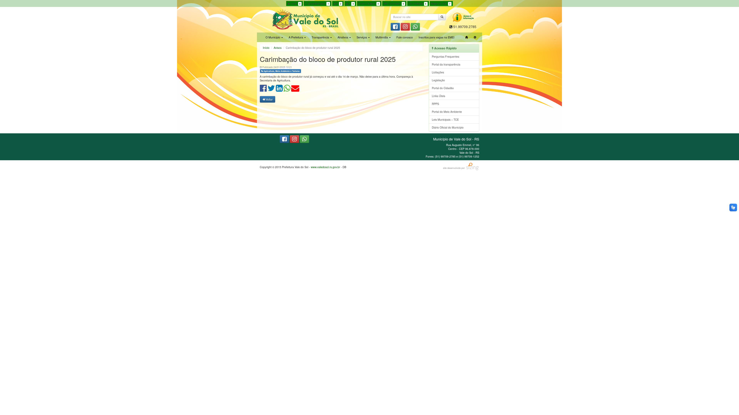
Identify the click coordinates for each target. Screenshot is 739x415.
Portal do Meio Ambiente (447, 112)
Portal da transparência (446, 64)
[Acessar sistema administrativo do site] (475, 37)
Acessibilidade (318, 3)
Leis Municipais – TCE (445, 119)
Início (295, 3)
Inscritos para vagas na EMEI (436, 37)
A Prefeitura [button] (296, 37)
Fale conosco (404, 37)
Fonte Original (368, 3)
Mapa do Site (440, 3)
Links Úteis (438, 96)
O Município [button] (273, 37)
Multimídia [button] (382, 37)
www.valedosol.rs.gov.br (325, 167)
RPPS (435, 104)
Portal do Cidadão (443, 88)
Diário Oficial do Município (448, 127)
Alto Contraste (393, 3)
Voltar (269, 99)
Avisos (278, 48)
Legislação (438, 80)
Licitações (438, 72)
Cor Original (417, 3)
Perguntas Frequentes (445, 56)
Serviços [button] (362, 37)
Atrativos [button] (343, 37)
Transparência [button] (321, 37)
